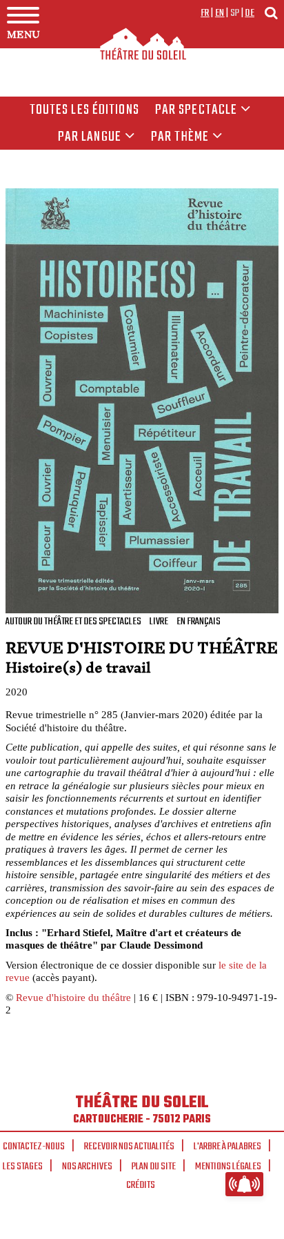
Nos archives (87, 1166)
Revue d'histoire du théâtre (73, 997)
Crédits (140, 1185)
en (220, 13)
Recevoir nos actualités (129, 1146)
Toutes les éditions (84, 110)
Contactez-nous (34, 1146)
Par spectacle (196, 110)
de (249, 13)
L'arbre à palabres (227, 1146)
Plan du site (154, 1166)
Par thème (180, 137)
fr (205, 13)
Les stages (23, 1166)
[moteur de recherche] (271, 13)
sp (235, 13)
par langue (89, 137)
